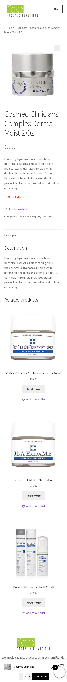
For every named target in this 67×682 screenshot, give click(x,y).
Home (11, 27)
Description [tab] (11, 235)
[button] (57, 48)
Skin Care (22, 27)
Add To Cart (40, 676)
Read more (33, 389)
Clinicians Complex (29, 216)
